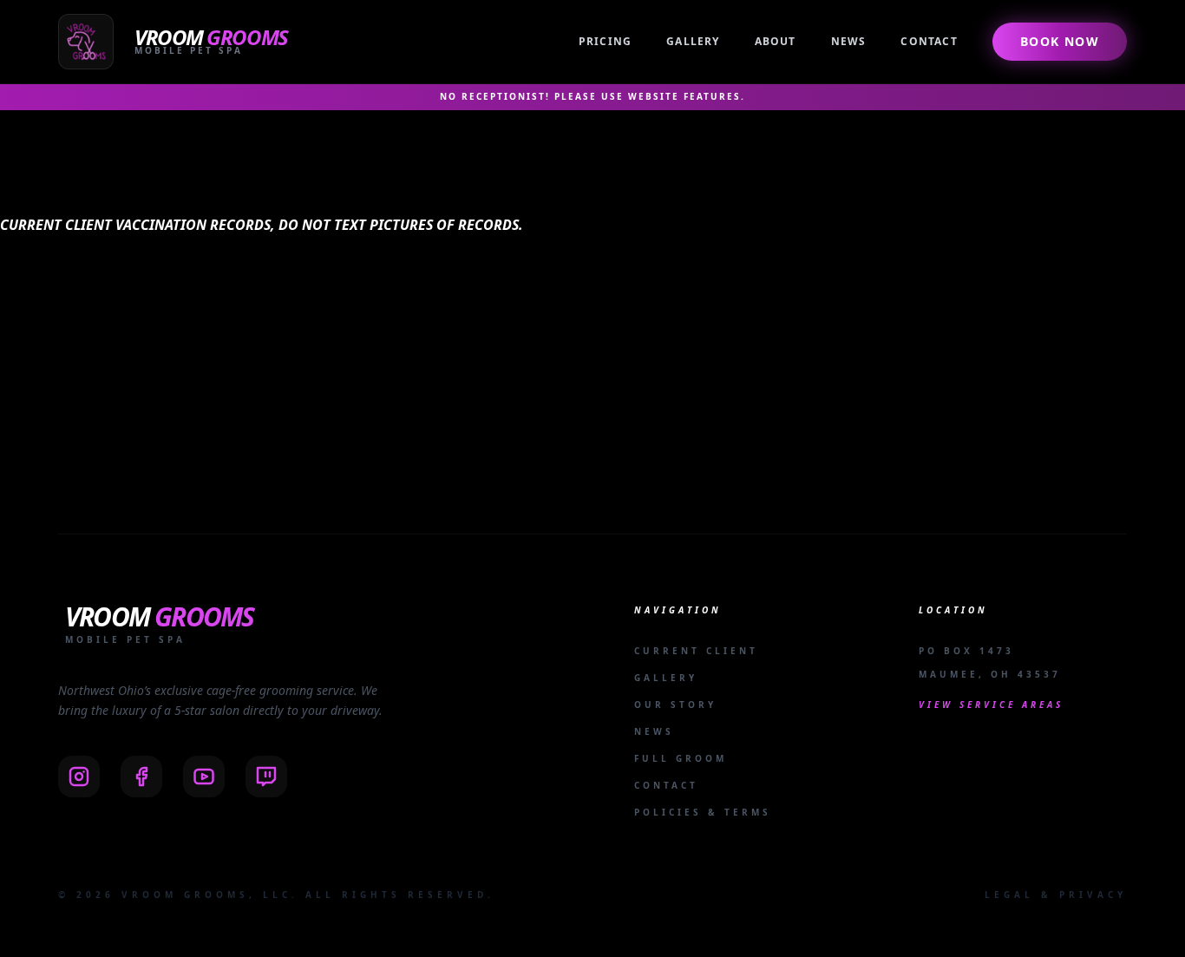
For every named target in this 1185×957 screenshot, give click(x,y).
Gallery (692, 41)
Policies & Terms (702, 812)
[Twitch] (266, 776)
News (849, 41)
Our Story (675, 704)
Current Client (696, 651)
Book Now (1059, 41)
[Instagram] (79, 776)
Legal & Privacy (1056, 894)
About (775, 41)
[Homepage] (176, 41)
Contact (928, 41)
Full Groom (680, 758)
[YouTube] (203, 776)
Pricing (605, 41)
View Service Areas (991, 704)
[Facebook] (141, 776)
